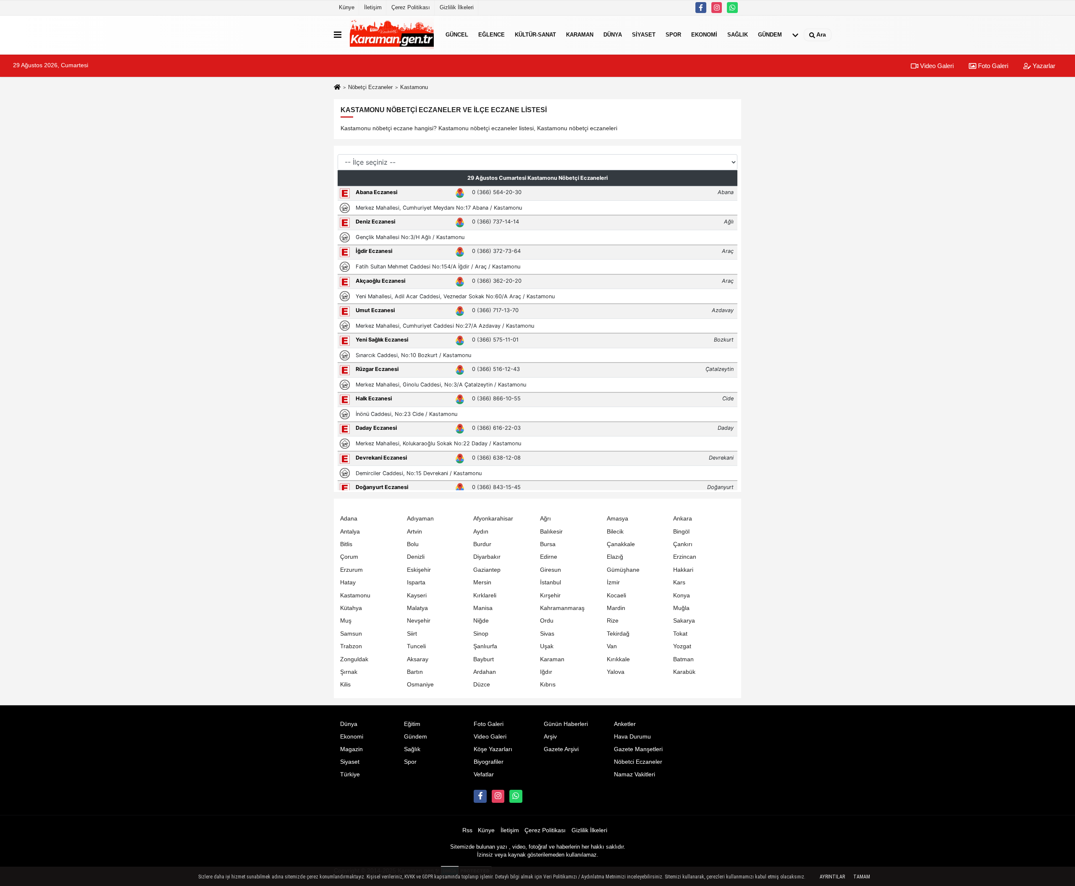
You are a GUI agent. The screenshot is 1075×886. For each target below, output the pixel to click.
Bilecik (615, 531)
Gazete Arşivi (561, 749)
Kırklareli (484, 595)
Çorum (349, 557)
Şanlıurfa (485, 646)
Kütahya (351, 608)
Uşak (546, 646)
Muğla (681, 608)
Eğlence (491, 35)
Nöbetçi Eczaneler (370, 87)
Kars (679, 582)
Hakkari (683, 570)
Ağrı (545, 518)
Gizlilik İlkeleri (457, 7)
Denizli (416, 557)
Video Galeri (936, 65)
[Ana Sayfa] (337, 88)
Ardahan (484, 672)
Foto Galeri (992, 65)
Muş (345, 621)
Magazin (351, 749)
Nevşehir (418, 621)
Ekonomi (704, 35)
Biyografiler (488, 762)
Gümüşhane (623, 570)
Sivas (547, 634)
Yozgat (682, 646)
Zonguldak (354, 659)
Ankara (682, 518)
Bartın (415, 672)
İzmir (613, 582)
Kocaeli (616, 595)
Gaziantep (487, 570)
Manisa (483, 608)
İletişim (373, 7)
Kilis (345, 684)
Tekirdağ (618, 634)
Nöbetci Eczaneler (638, 762)
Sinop (480, 634)
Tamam (861, 877)
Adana (348, 518)
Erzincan (684, 557)
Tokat (680, 634)
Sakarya (684, 621)
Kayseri (417, 595)
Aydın (480, 531)
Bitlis (346, 544)
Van (612, 646)
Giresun (550, 570)
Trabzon (351, 646)
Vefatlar (484, 774)
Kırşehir (550, 595)
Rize (613, 621)
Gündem (770, 35)
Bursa (548, 544)
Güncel (457, 35)
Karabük (684, 672)
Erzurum (351, 570)
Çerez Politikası (410, 7)
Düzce (481, 684)
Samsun (351, 634)
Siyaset (643, 35)
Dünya (612, 35)
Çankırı (682, 544)
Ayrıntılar (832, 877)
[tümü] (795, 35)
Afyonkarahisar (493, 518)
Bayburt (483, 659)
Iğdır (546, 672)
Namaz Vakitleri (634, 774)
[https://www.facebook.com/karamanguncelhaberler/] (700, 7)
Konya (681, 595)
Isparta (416, 582)
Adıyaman (420, 518)
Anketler (625, 724)
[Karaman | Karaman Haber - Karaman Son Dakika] (392, 35)
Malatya (417, 608)
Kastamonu (355, 595)
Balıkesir (551, 531)
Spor (673, 35)
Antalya (350, 531)
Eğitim (412, 724)
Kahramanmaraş (562, 608)
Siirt (412, 634)
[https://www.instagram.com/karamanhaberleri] (716, 7)
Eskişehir (419, 570)
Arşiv (550, 737)
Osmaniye (420, 684)
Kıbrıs (548, 684)
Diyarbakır (487, 557)
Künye (346, 7)
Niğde (481, 621)
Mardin (616, 608)
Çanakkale (621, 544)
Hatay (348, 582)
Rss (467, 830)
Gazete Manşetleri (638, 749)
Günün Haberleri (566, 724)
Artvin (414, 531)
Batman (683, 659)
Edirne (548, 557)
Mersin (482, 582)
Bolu (413, 544)
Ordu (546, 621)
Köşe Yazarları (493, 749)
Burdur (482, 544)
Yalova (615, 672)
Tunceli (416, 646)
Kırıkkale (618, 659)
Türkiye (350, 774)
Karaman (579, 35)
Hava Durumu (632, 737)
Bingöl (681, 531)
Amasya (617, 518)
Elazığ (615, 557)
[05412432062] (732, 7)
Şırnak (348, 672)
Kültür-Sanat (535, 35)
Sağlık (737, 35)
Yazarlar (1043, 65)
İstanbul (550, 582)
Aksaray (417, 659)
